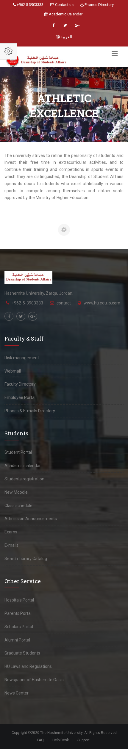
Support (83, 740)
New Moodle (16, 492)
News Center (16, 693)
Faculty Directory (20, 384)
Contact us (64, 4)
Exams (10, 532)
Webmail (12, 371)
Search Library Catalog (25, 558)
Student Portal (18, 452)
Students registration (24, 479)
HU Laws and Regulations (28, 666)
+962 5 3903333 (29, 4)
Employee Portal (19, 397)
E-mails (11, 545)
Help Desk (60, 740)
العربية (66, 36)
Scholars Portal (18, 626)
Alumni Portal (17, 640)
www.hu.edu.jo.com (102, 303)
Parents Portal (18, 613)
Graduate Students (22, 653)
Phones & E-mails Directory (29, 410)
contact (64, 303)
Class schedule (18, 505)
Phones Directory (99, 4)
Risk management (21, 357)
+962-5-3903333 (27, 303)
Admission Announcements (30, 518)
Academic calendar (22, 465)
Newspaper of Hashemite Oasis (34, 679)
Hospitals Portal (19, 600)
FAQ (40, 740)
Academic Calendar (65, 14)
